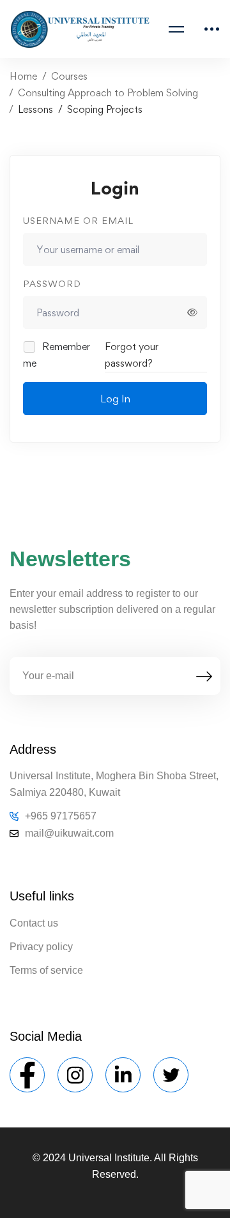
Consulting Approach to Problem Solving (108, 93)
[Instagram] (75, 1074)
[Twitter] (170, 1074)
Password (52, 283)
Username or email (78, 220)
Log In (115, 398)
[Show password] (192, 312)
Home (23, 76)
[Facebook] (27, 1074)
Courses (69, 76)
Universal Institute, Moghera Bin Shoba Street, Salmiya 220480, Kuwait (114, 784)
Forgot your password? (131, 355)
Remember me (56, 355)
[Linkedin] (123, 1074)
